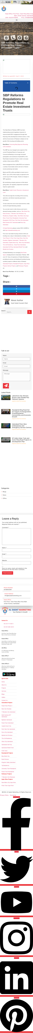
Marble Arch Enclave (8, 249)
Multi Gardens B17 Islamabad (10, 222)
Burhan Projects (11, 266)
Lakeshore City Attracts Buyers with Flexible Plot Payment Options (20, 397)
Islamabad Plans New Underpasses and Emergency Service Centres (21, 425)
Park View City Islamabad (21, 220)
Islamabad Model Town (19, 247)
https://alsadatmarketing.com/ (12, 230)
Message (5, 370)
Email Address (9, 593)
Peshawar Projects (23, 266)
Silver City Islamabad (24, 242)
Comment (5, 527)
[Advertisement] (16, 332)
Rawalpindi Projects (18, 263)
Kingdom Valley (13, 215)
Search (3, 310)
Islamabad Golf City (8, 247)
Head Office (7, 599)
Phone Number (8, 587)
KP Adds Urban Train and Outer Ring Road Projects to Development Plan (21, 439)
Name (4, 355)
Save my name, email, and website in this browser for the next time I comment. (14, 569)
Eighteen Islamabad (13, 240)
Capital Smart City (13, 242)
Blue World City (25, 211)
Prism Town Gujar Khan (17, 238)
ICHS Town (12, 220)
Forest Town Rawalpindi (12, 218)
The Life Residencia (8, 244)
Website (4, 560)
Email (4, 363)
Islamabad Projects (8, 263)
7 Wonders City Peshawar (17, 213)
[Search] (29, 312)
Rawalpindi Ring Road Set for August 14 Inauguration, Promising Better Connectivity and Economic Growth (21, 413)
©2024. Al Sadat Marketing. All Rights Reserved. (16, 792)
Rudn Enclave (6, 213)
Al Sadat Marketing (7, 228)
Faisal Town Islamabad (20, 244)
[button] (16, 20)
